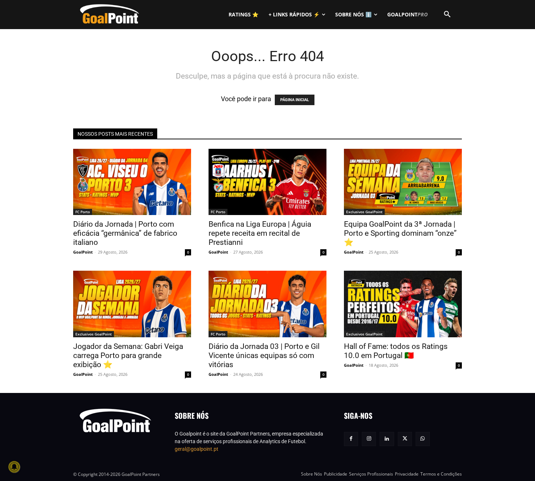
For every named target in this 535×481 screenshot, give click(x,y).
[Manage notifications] (14, 467)
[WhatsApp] (423, 439)
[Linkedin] (387, 439)
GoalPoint (83, 252)
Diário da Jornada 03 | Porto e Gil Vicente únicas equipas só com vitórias (264, 355)
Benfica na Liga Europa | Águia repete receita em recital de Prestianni (260, 233)
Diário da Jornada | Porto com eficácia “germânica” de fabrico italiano (125, 233)
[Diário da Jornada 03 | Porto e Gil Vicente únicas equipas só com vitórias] (267, 304)
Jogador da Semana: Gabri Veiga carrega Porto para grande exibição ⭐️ (128, 355)
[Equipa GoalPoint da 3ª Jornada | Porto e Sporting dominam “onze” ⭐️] (403, 182)
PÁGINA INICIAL (294, 100)
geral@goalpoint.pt (196, 449)
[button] (447, 14)
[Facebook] (351, 439)
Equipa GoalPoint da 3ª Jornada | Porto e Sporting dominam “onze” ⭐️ (400, 233)
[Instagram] (369, 439)
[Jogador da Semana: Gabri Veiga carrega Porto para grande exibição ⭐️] (132, 304)
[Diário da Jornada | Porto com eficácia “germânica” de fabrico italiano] (132, 182)
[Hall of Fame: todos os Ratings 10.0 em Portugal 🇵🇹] (403, 304)
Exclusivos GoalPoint (364, 211)
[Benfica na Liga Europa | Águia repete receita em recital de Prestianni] (267, 182)
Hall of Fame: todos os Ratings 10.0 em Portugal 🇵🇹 (396, 351)
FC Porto (82, 211)
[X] (405, 439)
